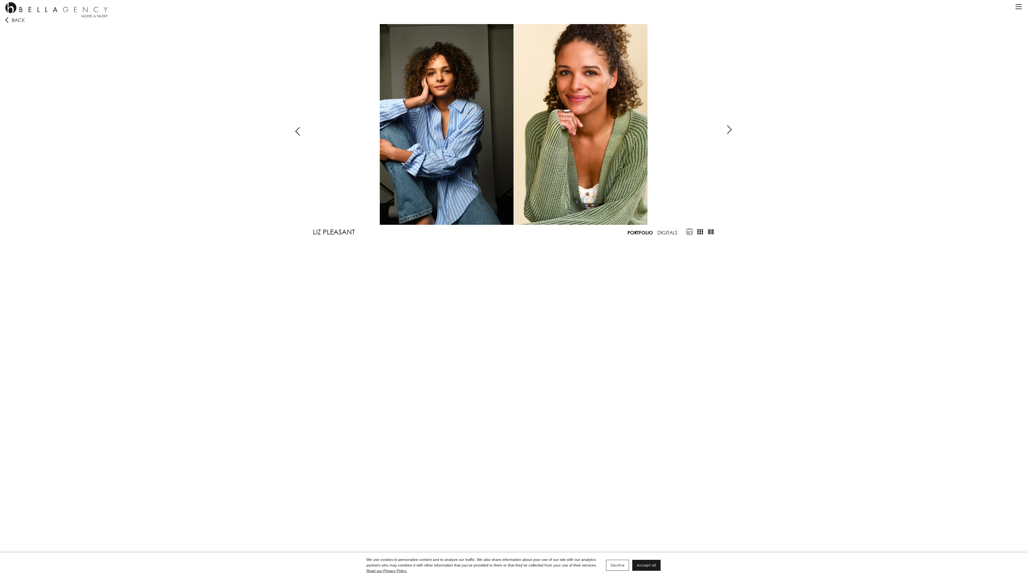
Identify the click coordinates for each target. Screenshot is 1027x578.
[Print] (689, 232)
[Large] (711, 232)
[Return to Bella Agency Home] (56, 9)
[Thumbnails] (700, 232)
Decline (617, 565)
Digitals (667, 232)
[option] (513, 124)
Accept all (646, 565)
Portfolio (640, 232)
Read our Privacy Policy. (386, 571)
